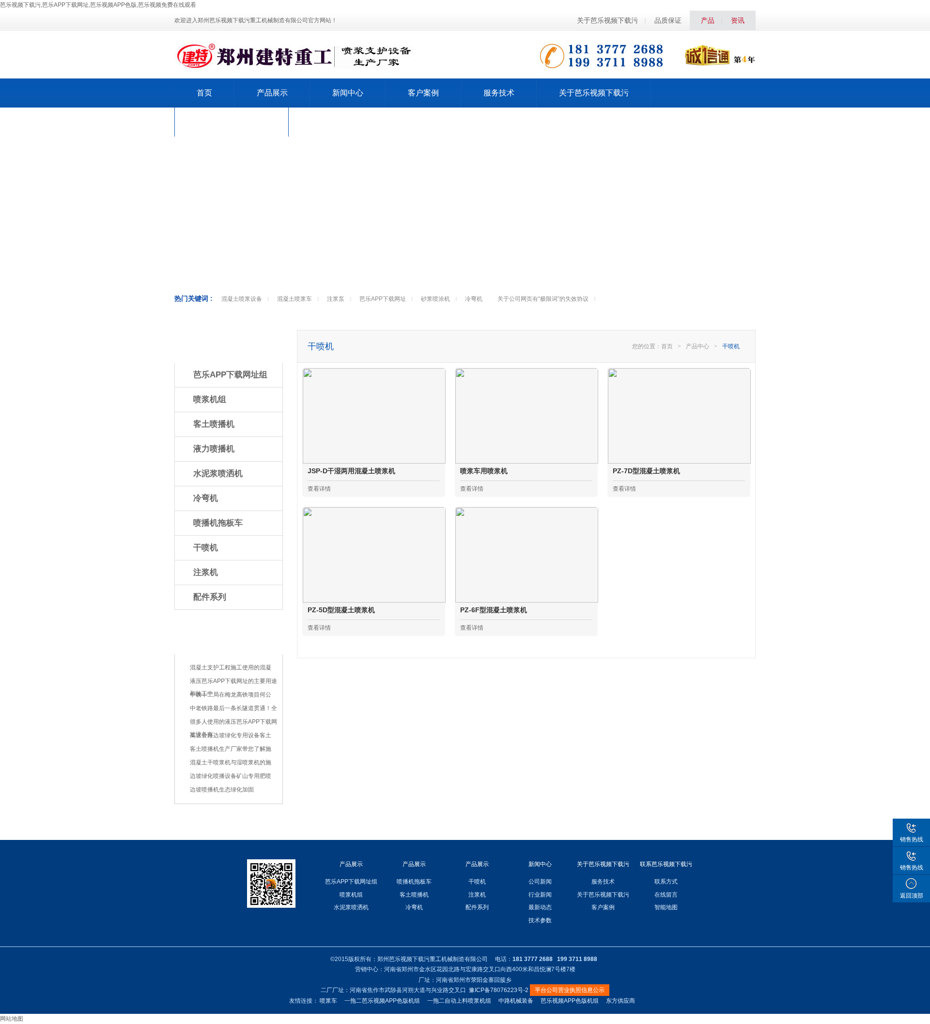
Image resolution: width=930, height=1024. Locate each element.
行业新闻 (540, 894)
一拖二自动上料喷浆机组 (459, 1000)
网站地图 (11, 1018)
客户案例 (423, 93)
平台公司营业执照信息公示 (569, 990)
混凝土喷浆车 (294, 298)
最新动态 (540, 907)
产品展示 (272, 93)
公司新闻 (540, 881)
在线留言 (666, 894)
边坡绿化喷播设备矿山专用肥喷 (230, 776)
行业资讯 (210, 640)
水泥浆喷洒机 (218, 473)
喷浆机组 (209, 399)
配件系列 (209, 597)
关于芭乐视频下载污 (607, 20)
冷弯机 (473, 298)
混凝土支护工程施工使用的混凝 (230, 667)
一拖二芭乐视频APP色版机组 (382, 1000)
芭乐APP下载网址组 (230, 374)
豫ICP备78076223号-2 (498, 990)
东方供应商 (620, 1000)
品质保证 (668, 20)
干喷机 (205, 547)
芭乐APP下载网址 (382, 298)
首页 (204, 93)
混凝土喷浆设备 (241, 298)
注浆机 (205, 572)
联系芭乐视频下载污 (231, 122)
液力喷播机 (213, 448)
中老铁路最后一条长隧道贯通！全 (233, 708)
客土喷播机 (213, 424)
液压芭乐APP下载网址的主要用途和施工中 (233, 687)
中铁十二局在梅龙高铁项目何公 (230, 694)
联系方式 (666, 881)
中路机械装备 (515, 1000)
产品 (707, 20)
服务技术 (498, 93)
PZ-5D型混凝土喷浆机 (341, 610)
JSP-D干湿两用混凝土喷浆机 (351, 471)
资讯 (737, 20)
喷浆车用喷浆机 (484, 471)
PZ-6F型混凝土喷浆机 (493, 610)
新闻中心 (347, 93)
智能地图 (666, 907)
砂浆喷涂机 (435, 298)
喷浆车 (328, 1000)
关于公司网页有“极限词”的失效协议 (543, 298)
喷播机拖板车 (218, 523)
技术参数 (540, 920)
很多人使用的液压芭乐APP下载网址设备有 (233, 728)
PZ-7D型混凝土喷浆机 (646, 471)
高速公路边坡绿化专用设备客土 (230, 735)
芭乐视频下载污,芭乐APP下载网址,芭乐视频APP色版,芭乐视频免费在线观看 (98, 4)
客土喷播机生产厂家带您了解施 (230, 748)
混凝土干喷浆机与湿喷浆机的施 (230, 762)
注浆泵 (335, 298)
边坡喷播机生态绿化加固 (222, 789)
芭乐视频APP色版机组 (570, 1000)
